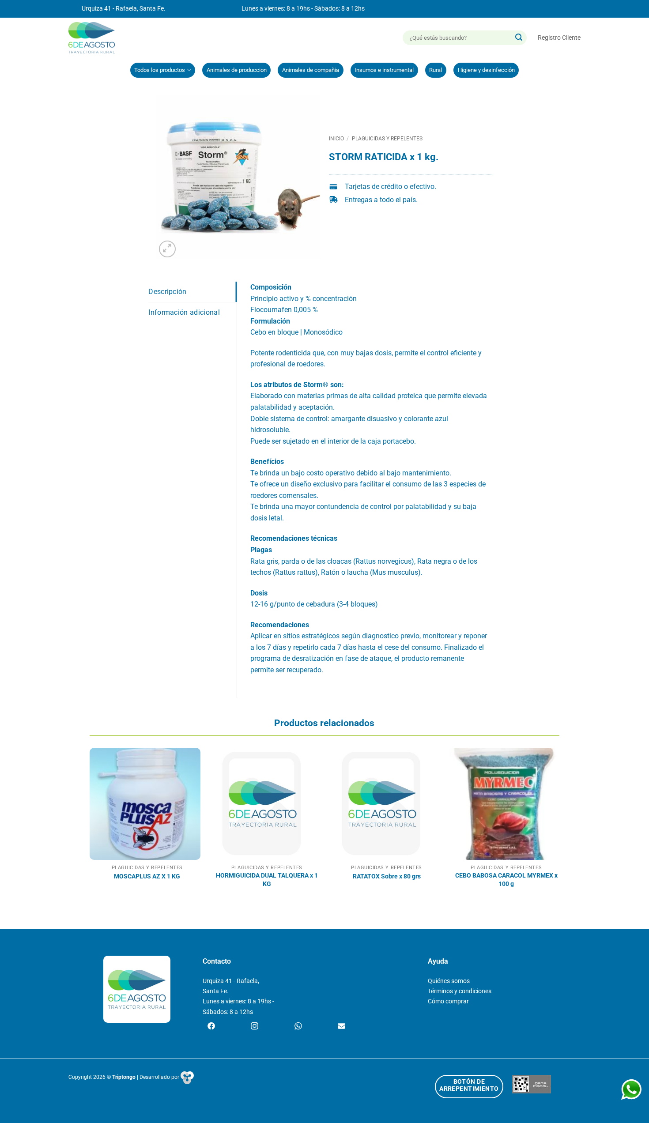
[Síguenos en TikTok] (298, 1026)
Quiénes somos (449, 981)
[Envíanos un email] (341, 1026)
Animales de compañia (310, 70)
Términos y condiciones (459, 991)
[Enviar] (518, 37)
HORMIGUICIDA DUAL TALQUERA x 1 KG (267, 880)
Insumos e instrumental (384, 70)
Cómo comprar (448, 1001)
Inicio (336, 139)
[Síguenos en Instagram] (254, 1026)
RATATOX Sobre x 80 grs (387, 876)
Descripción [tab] (167, 291)
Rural (435, 70)
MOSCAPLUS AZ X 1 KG (147, 876)
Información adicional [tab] (184, 312)
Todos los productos (159, 70)
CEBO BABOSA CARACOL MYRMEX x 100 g (506, 880)
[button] (559, 37)
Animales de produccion (237, 70)
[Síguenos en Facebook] (211, 1026)
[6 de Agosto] (95, 38)
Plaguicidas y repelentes (387, 139)
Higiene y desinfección (486, 70)
